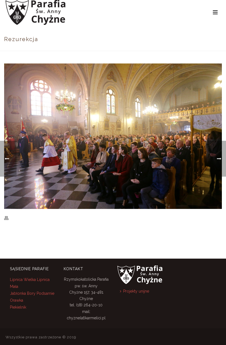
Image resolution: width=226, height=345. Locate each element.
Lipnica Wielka (23, 279)
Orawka (16, 300)
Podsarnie (45, 293)
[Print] (9, 217)
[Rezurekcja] (113, 136)
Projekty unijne (136, 291)
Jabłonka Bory (23, 293)
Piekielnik (18, 307)
